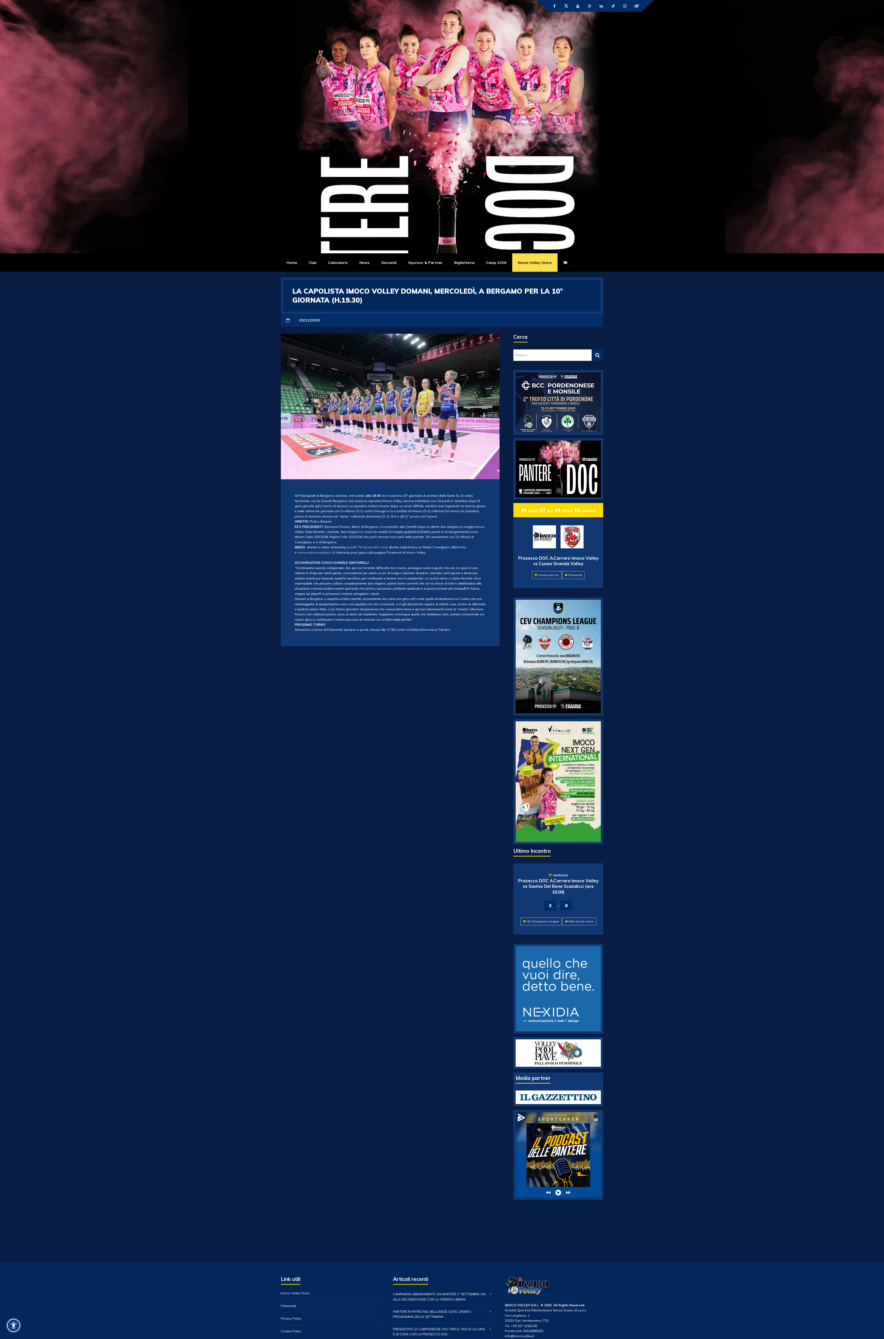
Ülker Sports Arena (581, 921)
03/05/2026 (560, 875)
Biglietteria (464, 262)
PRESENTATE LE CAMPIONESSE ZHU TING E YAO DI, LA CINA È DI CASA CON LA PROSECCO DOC (439, 1331)
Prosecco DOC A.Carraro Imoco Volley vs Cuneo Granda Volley (558, 561)
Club (313, 262)
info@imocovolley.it (519, 1336)
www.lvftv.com (375, 547)
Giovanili (389, 262)
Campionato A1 (548, 575)
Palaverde (575, 575)
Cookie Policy (291, 1331)
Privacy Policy (291, 1318)
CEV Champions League (542, 921)
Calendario (338, 262)
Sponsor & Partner (425, 262)
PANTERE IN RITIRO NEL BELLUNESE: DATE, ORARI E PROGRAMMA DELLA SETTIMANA (432, 1314)
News (364, 262)
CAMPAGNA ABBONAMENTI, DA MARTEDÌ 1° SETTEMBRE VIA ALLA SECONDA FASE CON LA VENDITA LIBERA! (439, 1296)
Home (292, 262)
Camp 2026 (496, 262)
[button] (13, 1325)
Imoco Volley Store (535, 262)
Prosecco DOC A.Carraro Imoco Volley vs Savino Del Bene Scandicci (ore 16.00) (558, 886)
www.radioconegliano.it (315, 552)
